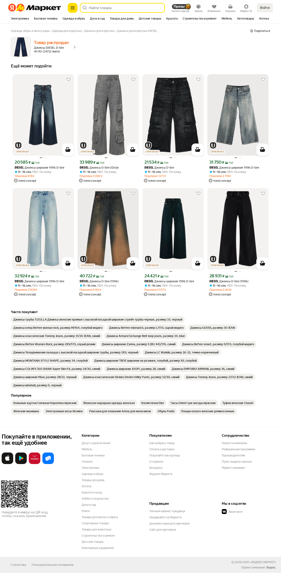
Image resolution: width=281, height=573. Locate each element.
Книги (86, 511)
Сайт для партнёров (162, 529)
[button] (250, 511)
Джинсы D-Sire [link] (159, 167)
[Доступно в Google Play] (21, 463)
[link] (98, 319)
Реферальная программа (238, 449)
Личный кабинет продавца (167, 511)
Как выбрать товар (161, 443)
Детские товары (93, 541)
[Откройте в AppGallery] (34, 463)
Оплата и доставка (161, 449)
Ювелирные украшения (98, 548)
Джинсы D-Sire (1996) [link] (99, 281)
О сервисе (156, 461)
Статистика (18, 564)
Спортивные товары (95, 523)
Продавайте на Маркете (165, 517)
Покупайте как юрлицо (164, 455)
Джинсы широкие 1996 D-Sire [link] (39, 167)
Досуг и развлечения (96, 443)
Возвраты (156, 467)
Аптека (86, 486)
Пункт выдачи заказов (237, 461)
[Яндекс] (271, 567)
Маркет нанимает (233, 467)
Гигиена (87, 461)
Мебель (87, 449)
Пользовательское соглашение (53, 564)
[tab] (19, 19)
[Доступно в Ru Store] (48, 463)
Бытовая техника (93, 455)
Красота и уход (92, 492)
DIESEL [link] (19, 167)
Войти (265, 8)
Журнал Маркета (160, 474)
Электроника (90, 467)
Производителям (233, 455)
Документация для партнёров (169, 523)
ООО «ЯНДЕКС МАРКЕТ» (259, 562)
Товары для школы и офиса (100, 517)
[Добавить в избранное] (68, 79)
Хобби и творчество (95, 498)
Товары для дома (93, 480)
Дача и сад (89, 504)
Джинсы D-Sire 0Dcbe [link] (99, 167)
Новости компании (234, 443)
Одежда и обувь (92, 474)
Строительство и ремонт (98, 535)
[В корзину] (68, 150)
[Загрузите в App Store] (7, 463)
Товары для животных (96, 529)
